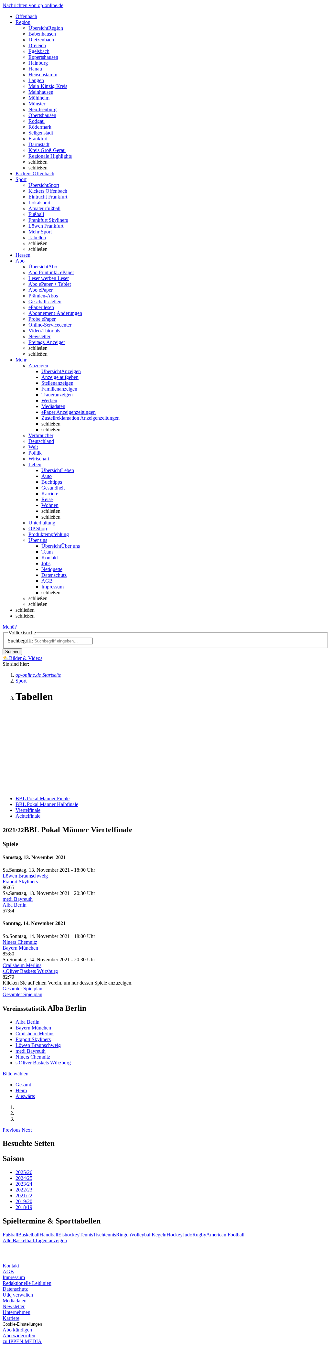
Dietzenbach (41, 39)
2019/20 (24, 1201)
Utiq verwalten (18, 1295)
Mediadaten (53, 406)
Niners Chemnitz (20, 942)
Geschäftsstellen (44, 301)
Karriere (49, 493)
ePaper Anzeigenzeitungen (68, 412)
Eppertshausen (43, 57)
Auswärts (25, 1096)
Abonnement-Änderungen (55, 313)
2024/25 (24, 1178)
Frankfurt (38, 138)
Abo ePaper (40, 290)
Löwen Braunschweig (25, 875)
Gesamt (23, 1084)
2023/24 (24, 1184)
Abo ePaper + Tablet (49, 284)
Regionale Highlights (50, 156)
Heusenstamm (42, 74)
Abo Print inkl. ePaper (51, 272)
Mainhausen (40, 92)
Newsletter (39, 336)
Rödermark (39, 127)
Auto (46, 476)
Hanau (35, 68)
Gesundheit (53, 487)
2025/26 (24, 1172)
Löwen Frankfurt (45, 226)
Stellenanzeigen (57, 383)
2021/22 (24, 1195)
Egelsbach (38, 51)
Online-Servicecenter (49, 325)
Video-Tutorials (44, 330)
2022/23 (24, 1189)
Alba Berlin (15, 905)
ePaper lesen (41, 307)
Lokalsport (39, 202)
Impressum (52, 586)
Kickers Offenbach (47, 191)
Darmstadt (38, 144)
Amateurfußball (44, 208)
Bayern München (20, 948)
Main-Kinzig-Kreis (47, 86)
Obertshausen (42, 115)
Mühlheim (38, 98)
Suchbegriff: (20, 640)
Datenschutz (54, 575)
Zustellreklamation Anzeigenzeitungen (80, 418)
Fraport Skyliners (20, 881)
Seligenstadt (40, 132)
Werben (49, 400)
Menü (9, 627)
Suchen (12, 651)
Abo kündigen (17, 1329)
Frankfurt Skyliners (48, 220)
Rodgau (36, 121)
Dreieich (37, 45)
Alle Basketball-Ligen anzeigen (35, 1240)
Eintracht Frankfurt (47, 196)
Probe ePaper (42, 319)
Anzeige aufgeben (60, 377)
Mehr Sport (40, 231)
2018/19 (24, 1207)
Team (47, 552)
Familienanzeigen (59, 389)
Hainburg (38, 63)
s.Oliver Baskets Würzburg (30, 971)
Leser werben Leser (48, 278)
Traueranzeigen (57, 394)
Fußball (36, 214)
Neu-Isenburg (42, 109)
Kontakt (49, 557)
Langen (36, 80)
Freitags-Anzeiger (46, 342)
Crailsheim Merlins (22, 965)
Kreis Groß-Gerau (47, 150)
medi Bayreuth (18, 899)
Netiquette (51, 569)
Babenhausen (42, 34)
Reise (47, 499)
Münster (36, 103)
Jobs (45, 563)
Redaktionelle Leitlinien (27, 1283)
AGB (47, 581)
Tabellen (37, 237)
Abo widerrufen (19, 1335)
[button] (12, 1130)
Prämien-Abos (43, 295)
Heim (21, 1090)
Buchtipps (51, 482)
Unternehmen (16, 1312)
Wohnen (50, 505)
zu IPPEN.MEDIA (22, 1341)
